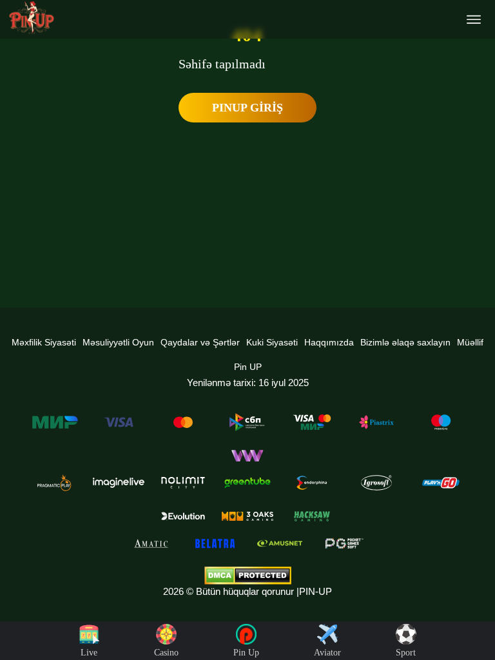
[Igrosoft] (376, 482)
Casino (166, 652)
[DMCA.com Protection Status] (247, 576)
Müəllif (470, 342)
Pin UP (248, 367)
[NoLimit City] (183, 482)
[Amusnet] (280, 543)
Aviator (327, 652)
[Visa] (118, 422)
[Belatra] (215, 543)
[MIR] (54, 422)
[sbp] (247, 422)
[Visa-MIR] (312, 422)
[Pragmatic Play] (54, 482)
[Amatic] (151, 543)
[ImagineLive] (118, 482)
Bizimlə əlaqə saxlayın (405, 342)
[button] (472, 611)
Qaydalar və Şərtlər (200, 342)
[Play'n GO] (441, 482)
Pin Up (246, 652)
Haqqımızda (329, 342)
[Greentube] (247, 482)
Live (89, 652)
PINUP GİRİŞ (247, 107)
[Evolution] (183, 516)
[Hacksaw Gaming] (312, 516)
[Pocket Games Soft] (344, 543)
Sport (406, 652)
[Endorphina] (312, 482)
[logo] (31, 17)
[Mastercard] (183, 422)
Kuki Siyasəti (272, 342)
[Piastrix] (376, 422)
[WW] (247, 455)
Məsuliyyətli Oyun (118, 342)
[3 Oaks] (247, 516)
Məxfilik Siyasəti (44, 342)
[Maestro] (441, 422)
